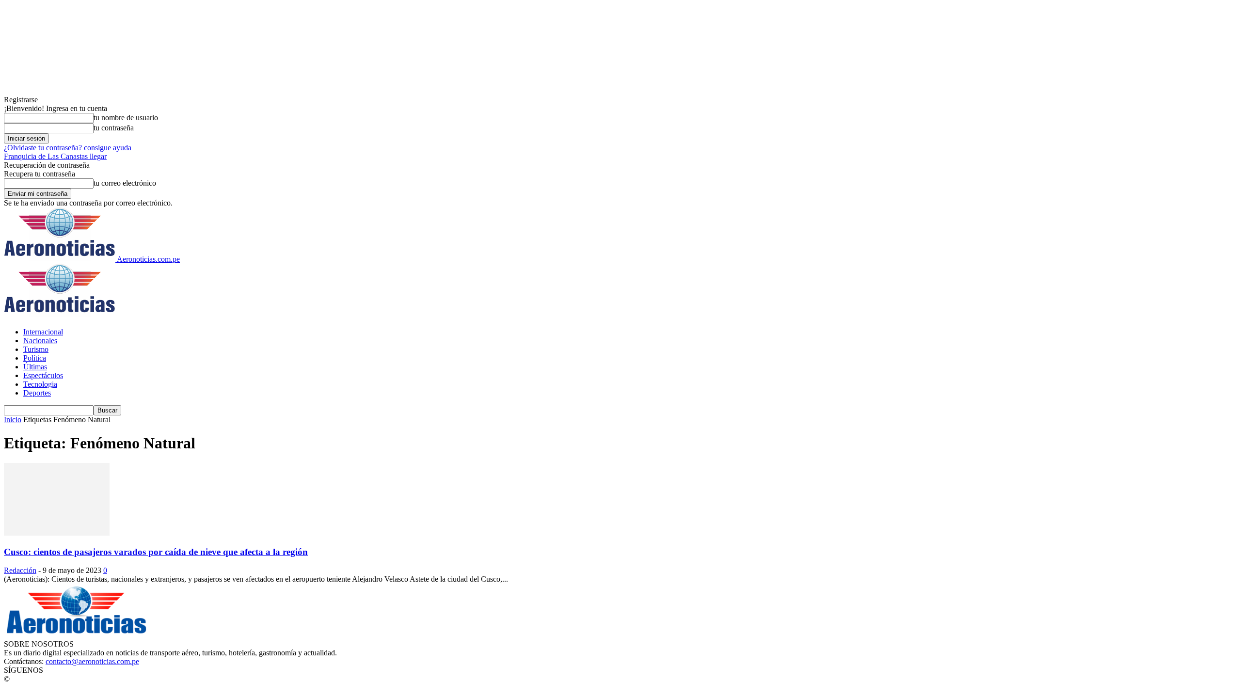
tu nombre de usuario (126, 117)
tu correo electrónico (125, 183)
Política (34, 358)
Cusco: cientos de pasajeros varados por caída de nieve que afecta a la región (156, 552)
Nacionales (40, 340)
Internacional (43, 332)
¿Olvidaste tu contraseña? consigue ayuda (67, 147)
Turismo (35, 349)
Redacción (20, 570)
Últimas (35, 367)
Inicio (12, 419)
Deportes (37, 393)
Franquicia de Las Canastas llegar (55, 156)
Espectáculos (43, 375)
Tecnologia (40, 384)
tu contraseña (114, 128)
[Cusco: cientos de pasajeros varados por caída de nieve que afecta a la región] (57, 533)
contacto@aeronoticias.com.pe (92, 661)
